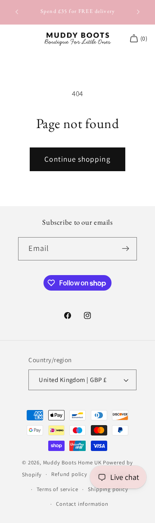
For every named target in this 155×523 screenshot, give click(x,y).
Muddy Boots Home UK (72, 462)
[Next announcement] (138, 12)
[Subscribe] (126, 248)
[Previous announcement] (16, 12)
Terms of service (57, 489)
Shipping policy (108, 489)
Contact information (82, 503)
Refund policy (69, 474)
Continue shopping (77, 159)
